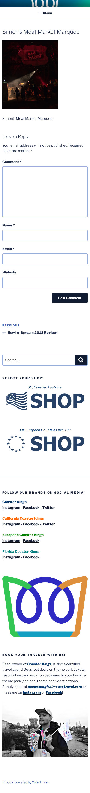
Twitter (48, 508)
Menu (47, 13)
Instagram (11, 508)
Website (9, 272)
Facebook (31, 508)
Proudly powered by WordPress (25, 782)
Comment (11, 162)
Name (8, 225)
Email (8, 249)
